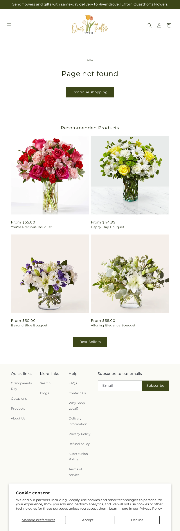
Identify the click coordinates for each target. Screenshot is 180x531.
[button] (9, 25)
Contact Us (77, 393)
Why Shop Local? (77, 405)
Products (18, 408)
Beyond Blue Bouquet (29, 325)
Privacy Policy (150, 508)
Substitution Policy (78, 456)
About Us (18, 418)
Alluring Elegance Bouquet (113, 325)
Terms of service (75, 472)
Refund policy (79, 444)
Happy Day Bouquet (107, 227)
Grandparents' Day (21, 386)
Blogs (44, 393)
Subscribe (155, 385)
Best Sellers (90, 342)
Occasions (19, 399)
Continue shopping (90, 92)
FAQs (73, 383)
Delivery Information (78, 421)
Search (45, 383)
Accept (88, 520)
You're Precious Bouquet (31, 227)
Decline (137, 520)
